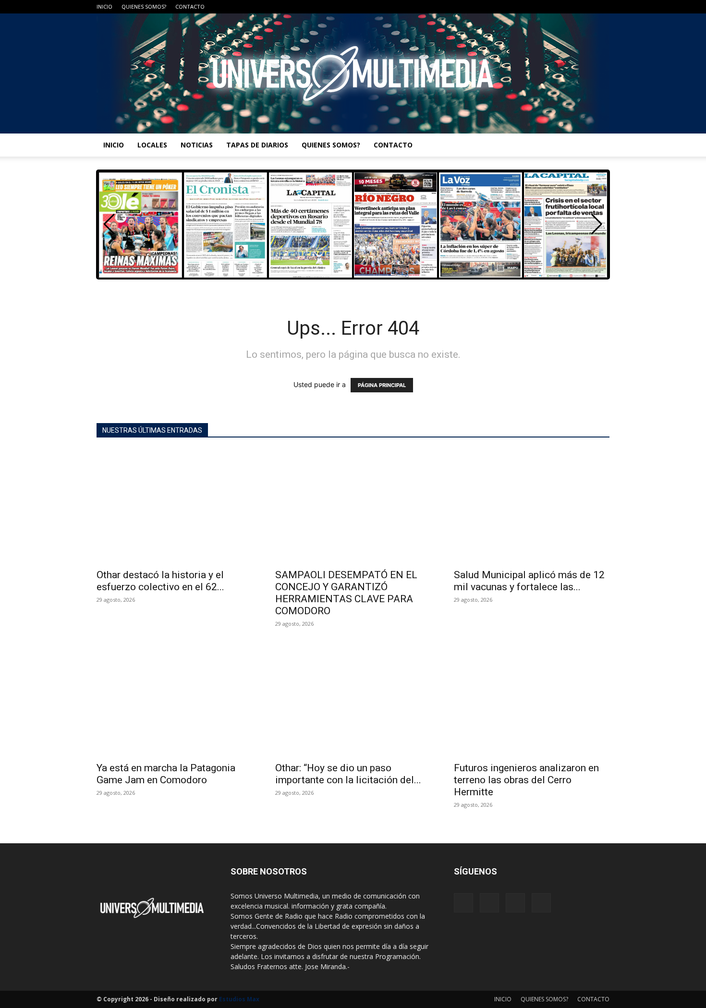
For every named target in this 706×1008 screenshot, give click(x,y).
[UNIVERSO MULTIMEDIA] (353, 73)
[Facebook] (555, 6)
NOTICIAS (197, 144)
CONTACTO (190, 6)
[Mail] (570, 6)
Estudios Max (239, 999)
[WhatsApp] (602, 6)
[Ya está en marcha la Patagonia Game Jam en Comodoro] (174, 699)
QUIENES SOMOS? (144, 6)
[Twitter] (586, 6)
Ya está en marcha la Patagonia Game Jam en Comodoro (166, 774)
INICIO (104, 6)
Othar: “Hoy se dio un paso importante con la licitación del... (348, 774)
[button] (596, 224)
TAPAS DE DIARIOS (257, 144)
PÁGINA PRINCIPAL (382, 385)
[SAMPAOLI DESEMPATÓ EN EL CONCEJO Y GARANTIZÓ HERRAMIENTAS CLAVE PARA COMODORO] (353, 506)
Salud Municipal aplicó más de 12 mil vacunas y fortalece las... (529, 581)
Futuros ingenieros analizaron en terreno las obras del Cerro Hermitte (526, 780)
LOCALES (152, 144)
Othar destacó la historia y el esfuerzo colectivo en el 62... (160, 581)
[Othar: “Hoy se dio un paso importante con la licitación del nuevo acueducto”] (353, 699)
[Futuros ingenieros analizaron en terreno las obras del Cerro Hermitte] (531, 699)
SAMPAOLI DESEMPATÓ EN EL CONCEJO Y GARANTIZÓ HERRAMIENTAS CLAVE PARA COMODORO (346, 593)
